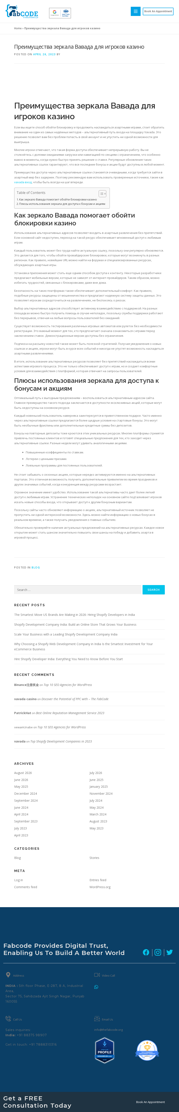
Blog (36, 567)
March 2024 (98, 814)
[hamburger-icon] (136, 11)
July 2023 (20, 828)
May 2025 (21, 786)
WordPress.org (100, 887)
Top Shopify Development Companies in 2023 (61, 741)
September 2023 (26, 821)
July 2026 (96, 773)
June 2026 (21, 780)
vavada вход (23, 182)
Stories (94, 858)
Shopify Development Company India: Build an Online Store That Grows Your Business (75, 624)
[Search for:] (77, 589)
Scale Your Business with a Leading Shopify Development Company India (65, 634)
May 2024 (96, 807)
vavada (20, 741)
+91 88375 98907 (32, 1035)
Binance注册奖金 (26, 685)
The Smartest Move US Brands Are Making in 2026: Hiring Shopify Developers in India (74, 615)
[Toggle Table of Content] (100, 193)
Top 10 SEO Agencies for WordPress (68, 685)
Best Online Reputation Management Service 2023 (70, 713)
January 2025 (99, 786)
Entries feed (98, 880)
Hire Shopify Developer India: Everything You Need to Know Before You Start (68, 659)
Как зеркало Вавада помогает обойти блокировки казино (58, 199)
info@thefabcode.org (108, 1030)
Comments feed (25, 887)
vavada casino (25, 699)
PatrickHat (22, 713)
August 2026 (23, 773)
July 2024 (96, 800)
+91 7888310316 (43, 1044)
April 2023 (21, 835)
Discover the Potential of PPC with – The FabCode (74, 699)
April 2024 (21, 814)
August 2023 (98, 821)
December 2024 (25, 793)
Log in (18, 880)
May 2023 (96, 828)
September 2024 (26, 800)
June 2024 (21, 807)
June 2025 (96, 780)
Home (18, 28)
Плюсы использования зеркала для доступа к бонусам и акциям (62, 204)
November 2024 (101, 793)
